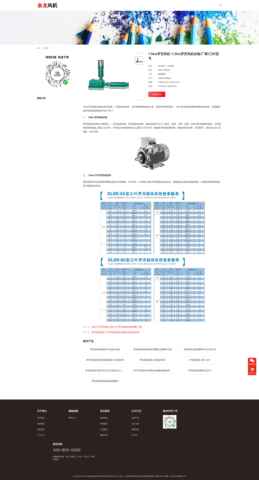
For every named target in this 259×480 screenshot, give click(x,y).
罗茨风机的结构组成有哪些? (105, 381)
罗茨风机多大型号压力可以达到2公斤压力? (106, 370)
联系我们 (41, 423)
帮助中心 (72, 418)
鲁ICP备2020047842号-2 (110, 476)
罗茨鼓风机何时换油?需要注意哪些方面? (152, 349)
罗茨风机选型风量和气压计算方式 (200, 349)
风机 (91, 476)
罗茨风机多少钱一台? (200, 360)
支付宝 (134, 435)
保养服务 (104, 423)
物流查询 (104, 435)
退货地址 (104, 418)
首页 (38, 48)
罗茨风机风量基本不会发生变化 (105, 349)
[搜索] (220, 5)
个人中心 (41, 435)
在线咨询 (156, 94)
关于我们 (41, 418)
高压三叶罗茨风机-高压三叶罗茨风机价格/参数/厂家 (117, 326)
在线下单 (135, 418)
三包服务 (104, 429)
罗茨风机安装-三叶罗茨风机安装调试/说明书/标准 (115, 332)
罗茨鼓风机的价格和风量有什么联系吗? (105, 360)
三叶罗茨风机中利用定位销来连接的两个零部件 (153, 370)
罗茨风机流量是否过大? (199, 370)
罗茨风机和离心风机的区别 (152, 360)
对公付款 (135, 423)
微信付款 (135, 429)
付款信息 (41, 429)
